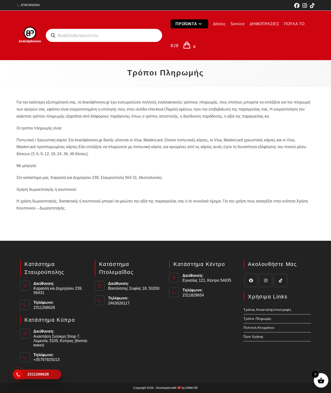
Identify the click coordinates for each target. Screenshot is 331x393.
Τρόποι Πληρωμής (257, 319)
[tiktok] (280, 280)
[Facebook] (251, 280)
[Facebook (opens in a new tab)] (297, 5)
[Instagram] (265, 280)
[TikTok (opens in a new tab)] (311, 5)
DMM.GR (192, 388)
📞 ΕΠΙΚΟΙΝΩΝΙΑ (28, 5)
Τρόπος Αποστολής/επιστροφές (267, 310)
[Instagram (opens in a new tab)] (304, 5)
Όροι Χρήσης (253, 336)
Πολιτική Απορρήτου (259, 327)
